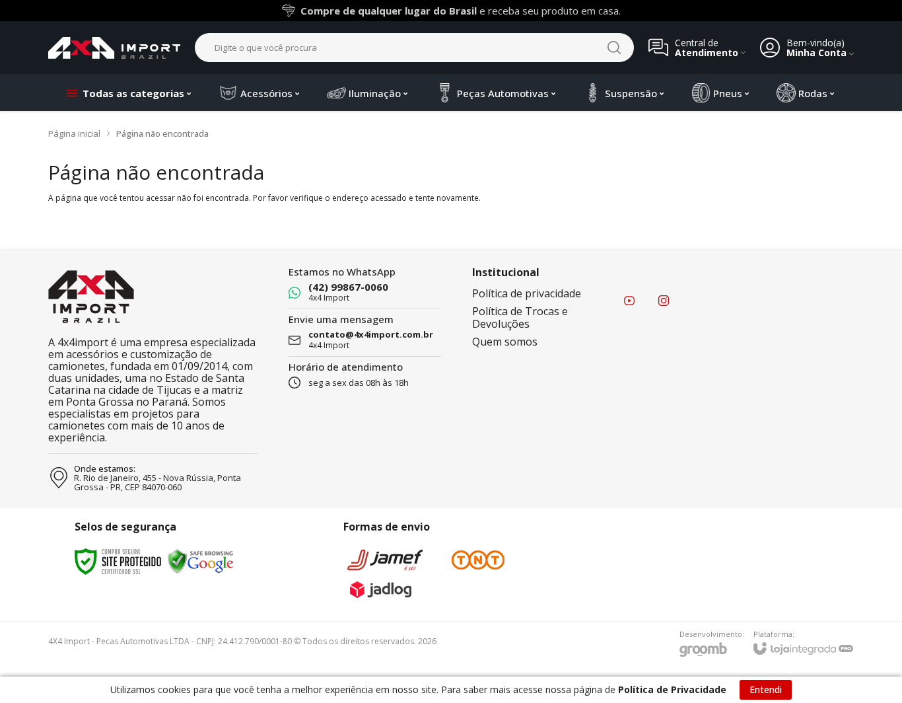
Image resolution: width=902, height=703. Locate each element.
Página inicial (74, 133)
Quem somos (505, 341)
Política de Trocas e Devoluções (520, 317)
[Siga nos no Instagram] (663, 300)
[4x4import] (114, 48)
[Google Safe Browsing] (201, 560)
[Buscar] (614, 47)
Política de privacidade (526, 293)
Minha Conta (816, 52)
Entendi (765, 689)
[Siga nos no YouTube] (629, 300)
